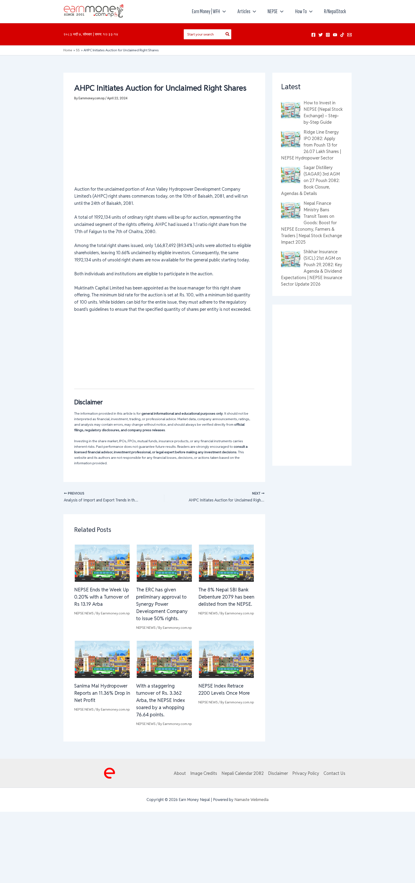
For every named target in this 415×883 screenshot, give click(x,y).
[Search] (228, 34)
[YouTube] (335, 35)
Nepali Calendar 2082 (242, 773)
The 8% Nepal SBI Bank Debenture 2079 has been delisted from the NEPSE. (226, 597)
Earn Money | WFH (206, 11)
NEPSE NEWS (84, 613)
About (180, 773)
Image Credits (203, 773)
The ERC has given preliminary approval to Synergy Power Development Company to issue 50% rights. (162, 604)
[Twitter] (320, 35)
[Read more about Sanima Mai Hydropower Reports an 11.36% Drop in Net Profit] (102, 659)
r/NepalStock (335, 11)
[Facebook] (313, 35)
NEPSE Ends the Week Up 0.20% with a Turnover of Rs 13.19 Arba (101, 597)
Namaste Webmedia (251, 799)
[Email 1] (349, 35)
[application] (223, 11)
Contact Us (334, 773)
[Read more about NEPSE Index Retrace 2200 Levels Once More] (226, 659)
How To (301, 11)
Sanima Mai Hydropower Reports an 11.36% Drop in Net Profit (102, 693)
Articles (244, 11)
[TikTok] (342, 35)
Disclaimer (278, 773)
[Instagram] (328, 35)
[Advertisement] (164, 143)
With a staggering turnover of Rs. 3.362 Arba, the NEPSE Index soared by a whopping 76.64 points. (160, 700)
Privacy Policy (305, 773)
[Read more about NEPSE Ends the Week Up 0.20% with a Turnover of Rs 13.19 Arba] (102, 562)
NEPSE (273, 11)
